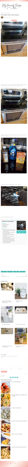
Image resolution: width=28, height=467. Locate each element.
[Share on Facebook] (4, 271)
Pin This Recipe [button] (21, 232)
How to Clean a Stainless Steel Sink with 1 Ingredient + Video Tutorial (7, 301)
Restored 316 (21, 465)
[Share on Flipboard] (16, 271)
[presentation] (7, 291)
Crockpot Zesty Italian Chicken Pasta (18, 447)
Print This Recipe (21, 231)
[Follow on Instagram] (16, 377)
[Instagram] (3, 0)
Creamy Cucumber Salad (16, 407)
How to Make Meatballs (16, 381)
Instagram (10, 220)
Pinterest (14, 220)
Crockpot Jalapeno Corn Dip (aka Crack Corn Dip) (19, 395)
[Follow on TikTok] (14, 377)
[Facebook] (1, 0)
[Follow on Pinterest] (10, 377)
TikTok (18, 220)
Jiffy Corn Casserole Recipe (16, 433)
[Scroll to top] (26, 464)
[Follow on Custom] (17, 377)
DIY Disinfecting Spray (6, 324)
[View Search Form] (26, 0)
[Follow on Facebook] (12, 377)
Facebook (7, 220)
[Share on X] (22, 271)
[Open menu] (26, 6)
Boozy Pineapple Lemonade (5, 276)
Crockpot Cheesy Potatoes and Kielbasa (19, 420)
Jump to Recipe (14, 20)
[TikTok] (6, 0)
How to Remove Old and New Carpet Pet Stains (7, 346)
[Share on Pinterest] (10, 271)
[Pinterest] (5, 0)
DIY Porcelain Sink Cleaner (20, 324)
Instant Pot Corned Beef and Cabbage (21, 276)
